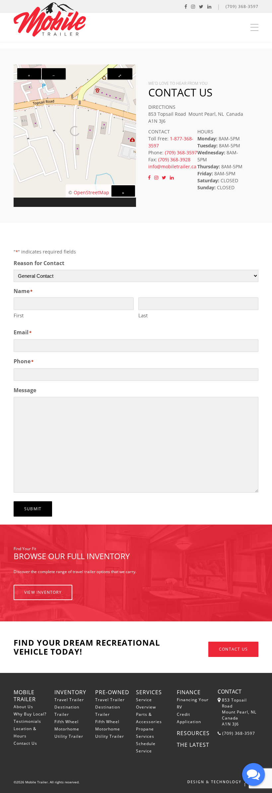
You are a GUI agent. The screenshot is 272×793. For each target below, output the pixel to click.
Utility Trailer (68, 736)
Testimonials (27, 721)
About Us (23, 707)
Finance (189, 692)
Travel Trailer (69, 700)
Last (143, 315)
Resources (193, 733)
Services (149, 692)
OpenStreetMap (91, 192)
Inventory (70, 692)
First (19, 315)
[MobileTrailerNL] (201, 6)
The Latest (193, 744)
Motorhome (66, 729)
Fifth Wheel (66, 721)
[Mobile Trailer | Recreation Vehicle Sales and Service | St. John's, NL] (50, 19)
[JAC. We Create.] (222, 782)
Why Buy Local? (30, 714)
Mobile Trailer (25, 696)
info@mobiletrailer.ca (172, 166)
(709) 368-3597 (242, 6)
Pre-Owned (112, 692)
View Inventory (43, 592)
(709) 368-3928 (174, 159)
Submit (32, 509)
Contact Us (233, 649)
